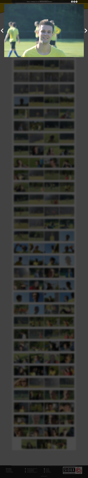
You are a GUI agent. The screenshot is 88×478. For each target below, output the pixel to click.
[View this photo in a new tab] (74, 2)
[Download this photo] (72, 2)
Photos (28, 1)
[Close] (76, 2)
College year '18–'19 (35, 1)
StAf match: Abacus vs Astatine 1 (46, 1)
